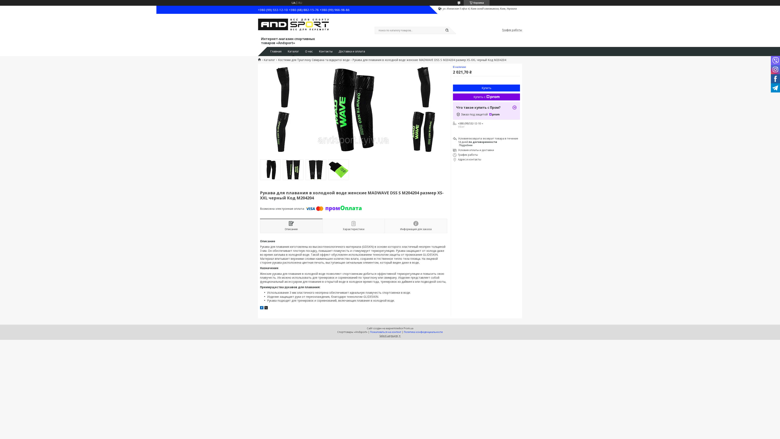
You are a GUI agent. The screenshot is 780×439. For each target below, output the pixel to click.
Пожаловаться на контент (385, 332)
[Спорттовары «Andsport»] (293, 26)
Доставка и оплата (352, 51)
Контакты (326, 51)
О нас (309, 51)
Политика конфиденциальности (423, 332)
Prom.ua (408, 328)
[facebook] (261, 308)
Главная (276, 51)
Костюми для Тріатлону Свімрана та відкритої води (314, 60)
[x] (266, 308)
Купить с (479, 97)
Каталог (293, 51)
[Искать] (447, 30)
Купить (486, 88)
